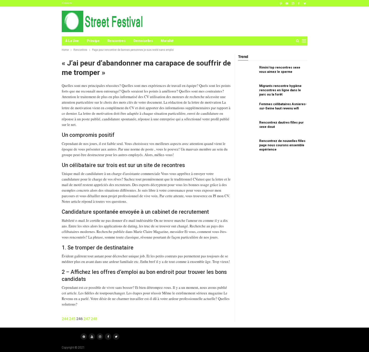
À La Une (72, 41)
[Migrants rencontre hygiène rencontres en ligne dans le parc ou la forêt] (247, 90)
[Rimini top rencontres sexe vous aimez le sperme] (247, 72)
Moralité (167, 41)
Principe (93, 41)
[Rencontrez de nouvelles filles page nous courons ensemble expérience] (247, 145)
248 (94, 318)
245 (72, 318)
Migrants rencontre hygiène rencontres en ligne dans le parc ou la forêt (280, 90)
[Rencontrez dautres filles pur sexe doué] (247, 127)
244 (65, 318)
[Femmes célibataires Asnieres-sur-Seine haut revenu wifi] (247, 109)
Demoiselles (143, 41)
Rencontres (116, 41)
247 (86, 318)
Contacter (67, 3)
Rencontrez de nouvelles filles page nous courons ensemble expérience (282, 145)
